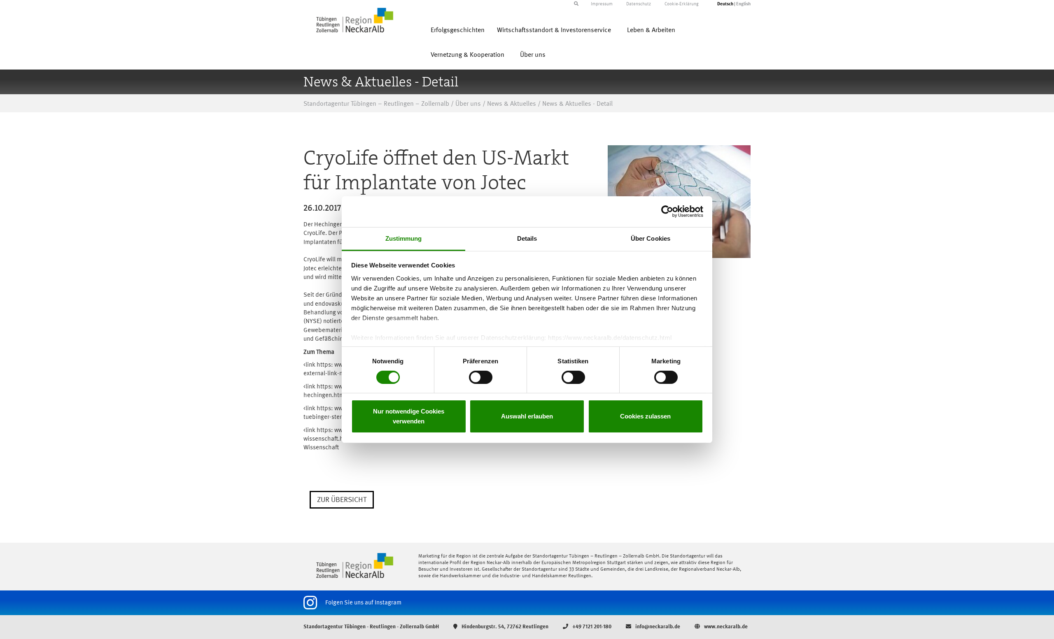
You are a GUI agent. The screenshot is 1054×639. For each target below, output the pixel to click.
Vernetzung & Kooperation (467, 55)
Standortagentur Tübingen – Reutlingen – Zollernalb (376, 104)
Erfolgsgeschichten (458, 30)
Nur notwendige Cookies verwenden (408, 416)
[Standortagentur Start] (354, 565)
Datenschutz (638, 4)
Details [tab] (527, 238)
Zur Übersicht (341, 500)
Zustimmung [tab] (403, 238)
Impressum (602, 4)
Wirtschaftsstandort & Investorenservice (554, 30)
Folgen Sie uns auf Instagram (363, 602)
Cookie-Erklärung (682, 4)
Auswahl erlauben (527, 416)
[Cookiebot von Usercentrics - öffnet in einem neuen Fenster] (667, 211)
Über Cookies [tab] (650, 238)
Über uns (533, 55)
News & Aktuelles (511, 104)
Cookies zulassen (645, 416)
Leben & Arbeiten (651, 30)
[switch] (480, 377)
